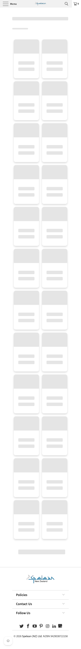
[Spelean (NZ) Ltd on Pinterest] (41, 626)
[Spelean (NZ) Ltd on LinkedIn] (54, 626)
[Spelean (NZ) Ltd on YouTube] (34, 626)
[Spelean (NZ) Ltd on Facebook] (28, 626)
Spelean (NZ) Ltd (32, 636)
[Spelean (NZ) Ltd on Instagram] (48, 626)
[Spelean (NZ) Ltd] (40, 4)
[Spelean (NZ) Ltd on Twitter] (21, 626)
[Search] (67, 3)
